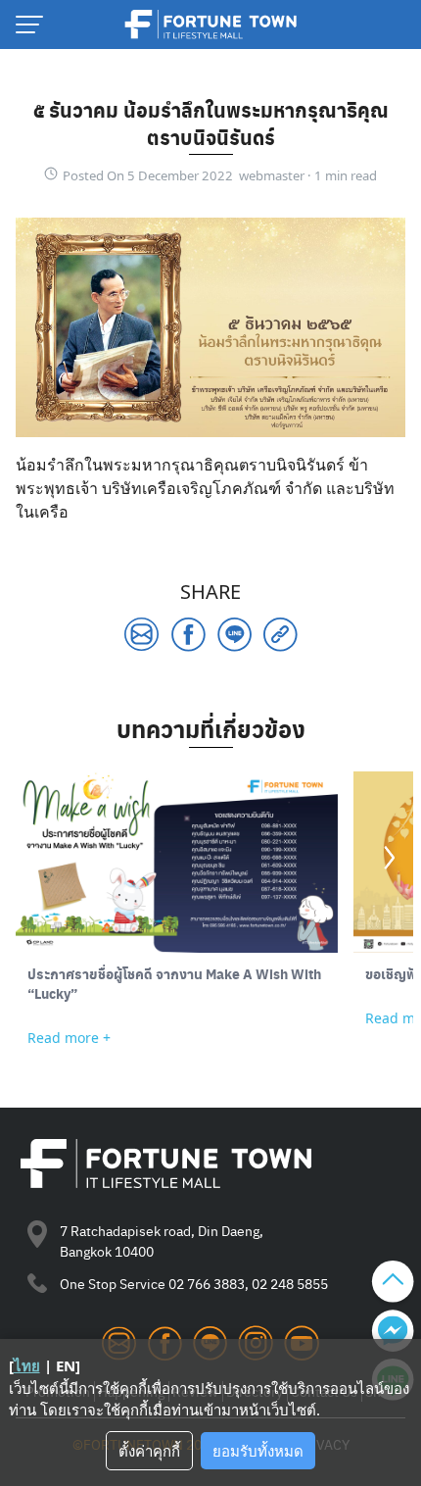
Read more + (69, 1037)
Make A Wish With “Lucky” (174, 984)
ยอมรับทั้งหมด (258, 1451)
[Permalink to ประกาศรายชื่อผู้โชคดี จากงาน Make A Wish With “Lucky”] (177, 862)
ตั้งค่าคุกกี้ (149, 1451)
